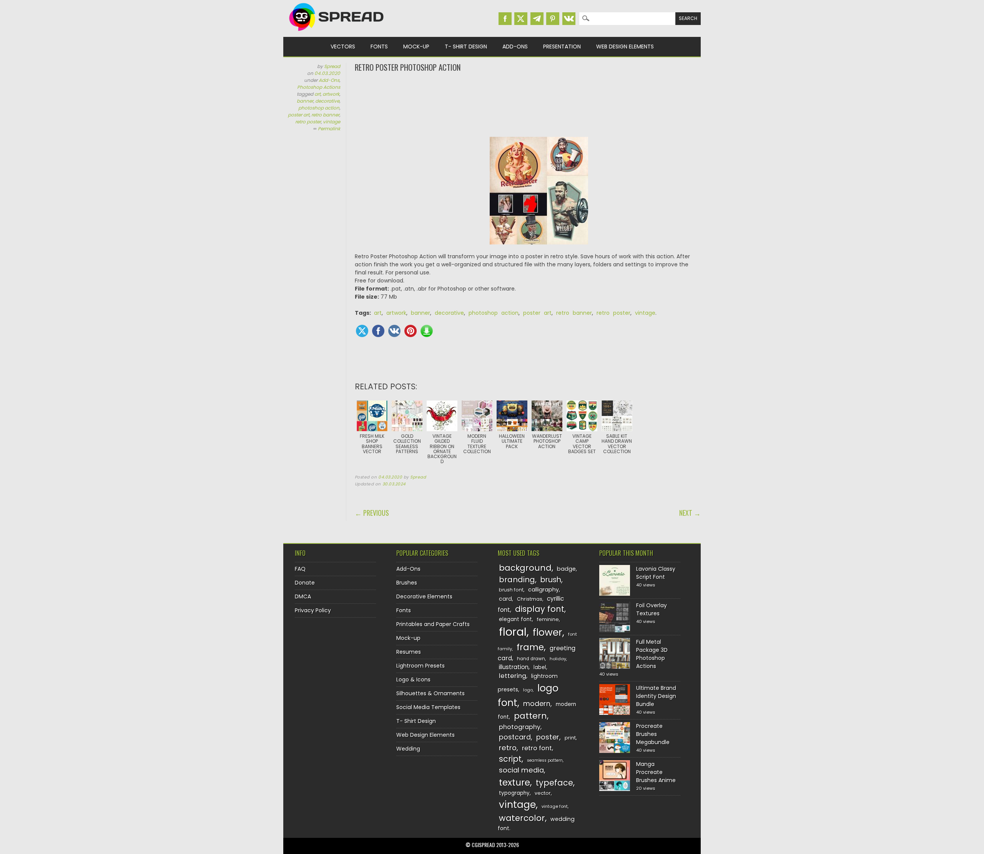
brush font (511, 590)
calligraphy (543, 589)
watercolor (522, 818)
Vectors (343, 46)
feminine (548, 619)
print (570, 737)
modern (536, 703)
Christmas (529, 599)
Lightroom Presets (420, 666)
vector (543, 793)
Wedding (408, 749)
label (540, 667)
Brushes (406, 583)
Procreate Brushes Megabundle (653, 734)
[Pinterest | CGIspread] (552, 18)
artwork (330, 94)
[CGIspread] (336, 33)
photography (519, 727)
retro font (537, 748)
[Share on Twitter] (362, 331)
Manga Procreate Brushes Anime (656, 772)
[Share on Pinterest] (410, 331)
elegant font (515, 619)
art (317, 94)
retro (508, 748)
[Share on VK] (394, 331)
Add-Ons (515, 46)
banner (305, 101)
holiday (558, 659)
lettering (512, 675)
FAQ (300, 569)
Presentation (562, 46)
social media (521, 770)
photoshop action (318, 108)
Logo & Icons (413, 679)
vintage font (555, 806)
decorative (327, 101)
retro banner (325, 114)
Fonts (379, 46)
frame (530, 647)
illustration (514, 667)
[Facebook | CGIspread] (505, 18)
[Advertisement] (528, 104)
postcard (515, 737)
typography (514, 793)
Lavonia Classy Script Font (655, 573)
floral (513, 632)
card (505, 599)
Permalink (329, 128)
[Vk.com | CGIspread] (568, 18)
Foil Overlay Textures (651, 609)
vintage (331, 121)
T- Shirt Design (466, 46)
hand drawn (531, 659)
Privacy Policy (313, 610)
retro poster (308, 121)
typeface (554, 782)
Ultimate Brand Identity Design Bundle (656, 696)
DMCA (303, 596)
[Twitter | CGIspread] (520, 18)
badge (566, 569)
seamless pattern (545, 760)
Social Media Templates (428, 707)
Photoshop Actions (318, 87)
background (525, 568)
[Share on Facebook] (378, 331)
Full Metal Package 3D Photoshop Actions (652, 654)
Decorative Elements (424, 596)
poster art (298, 114)
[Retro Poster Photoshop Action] (539, 195)
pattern (530, 716)
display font (539, 609)
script (510, 758)
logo (528, 690)
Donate (305, 583)
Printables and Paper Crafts (433, 624)
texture (514, 782)
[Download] (427, 331)
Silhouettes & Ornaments (430, 693)
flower (547, 632)
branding (517, 579)
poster (547, 737)
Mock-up (416, 46)
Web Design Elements (625, 46)
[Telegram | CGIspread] (537, 18)
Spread (332, 66)
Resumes (408, 652)
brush (550, 580)
